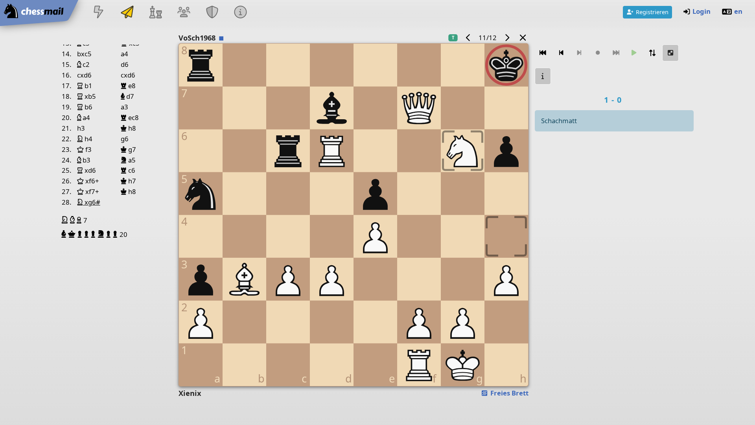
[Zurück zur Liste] (522, 37)
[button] (65, 220)
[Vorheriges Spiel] (468, 37)
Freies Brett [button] (508, 392)
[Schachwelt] (155, 13)
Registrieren (652, 12)
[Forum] (183, 13)
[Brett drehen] (652, 52)
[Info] (543, 76)
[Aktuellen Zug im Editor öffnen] (670, 52)
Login (701, 11)
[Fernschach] (127, 13)
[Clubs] (212, 13)
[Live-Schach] (99, 13)
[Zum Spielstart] (543, 52)
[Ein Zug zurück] (561, 52)
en (738, 11)
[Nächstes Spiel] (506, 37)
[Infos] (240, 13)
